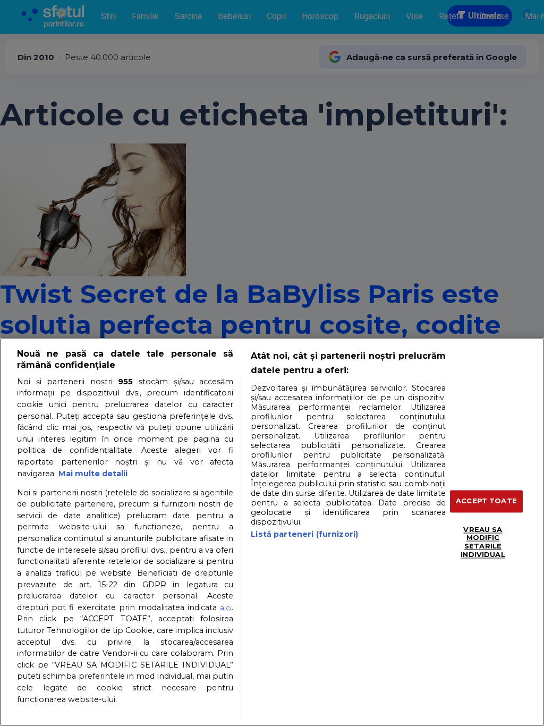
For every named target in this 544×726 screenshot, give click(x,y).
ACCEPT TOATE (486, 501)
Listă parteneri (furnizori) (304, 534)
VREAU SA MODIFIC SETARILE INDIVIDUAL (483, 542)
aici (226, 607)
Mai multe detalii (93, 473)
